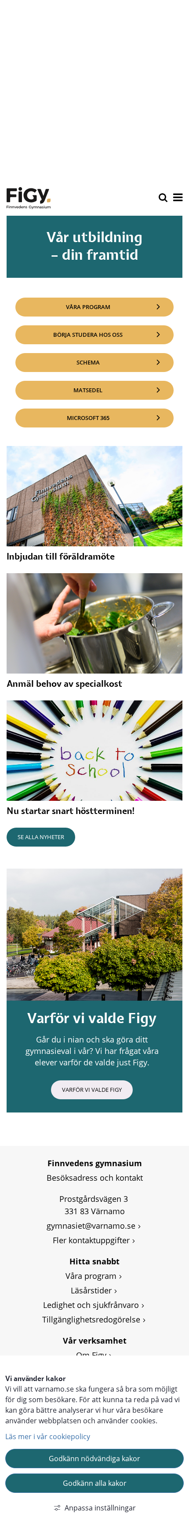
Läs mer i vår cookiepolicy (47, 1436)
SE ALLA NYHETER (41, 837)
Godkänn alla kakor (95, 1483)
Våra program (88, 307)
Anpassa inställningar (100, 1508)
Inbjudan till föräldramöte (61, 556)
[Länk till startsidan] (29, 198)
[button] (177, 198)
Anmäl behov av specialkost (64, 683)
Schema (125, 362)
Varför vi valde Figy (92, 1090)
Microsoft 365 (120, 417)
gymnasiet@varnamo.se (91, 1225)
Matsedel (123, 390)
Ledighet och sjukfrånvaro (91, 1305)
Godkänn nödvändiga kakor (94, 1458)
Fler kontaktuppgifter (91, 1240)
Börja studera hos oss (88, 335)
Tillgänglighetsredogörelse (91, 1319)
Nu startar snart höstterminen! (71, 811)
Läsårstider (91, 1290)
